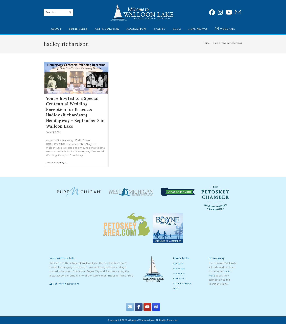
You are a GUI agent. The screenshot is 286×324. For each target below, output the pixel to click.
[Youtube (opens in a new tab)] (229, 12)
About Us (178, 263)
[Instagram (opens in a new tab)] (220, 12)
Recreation (179, 273)
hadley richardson (232, 42)
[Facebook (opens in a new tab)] (212, 12)
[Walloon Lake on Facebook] (138, 307)
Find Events (179, 278)
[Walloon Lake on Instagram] (156, 307)
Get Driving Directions (65, 283)
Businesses (179, 268)
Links (176, 288)
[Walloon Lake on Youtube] (147, 307)
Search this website (55, 7)
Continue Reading (56, 162)
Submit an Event (182, 283)
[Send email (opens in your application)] (238, 12)
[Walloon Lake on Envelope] (130, 307)
